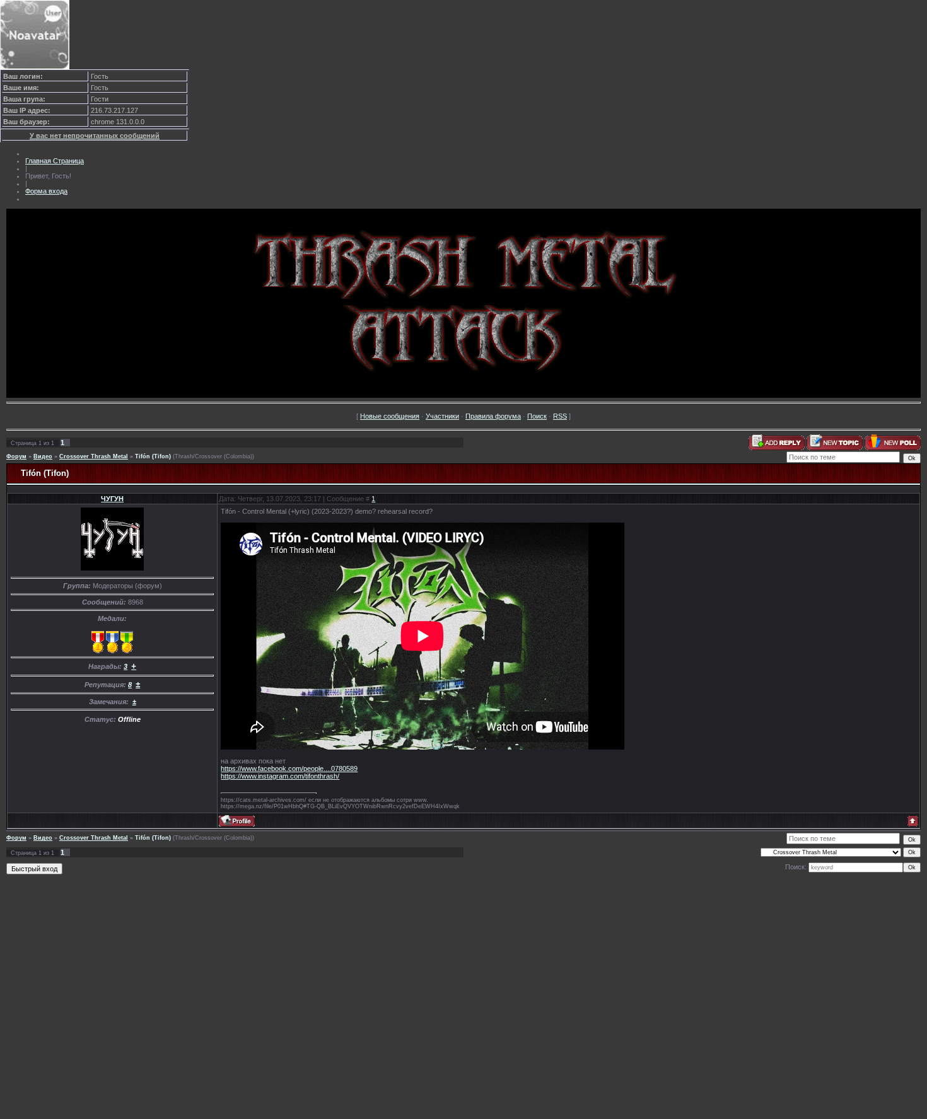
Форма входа (46, 191)
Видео (42, 456)
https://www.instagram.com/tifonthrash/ (280, 776)
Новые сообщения (389, 416)
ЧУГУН (112, 498)
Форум (16, 456)
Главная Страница (54, 161)
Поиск (537, 416)
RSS (560, 416)
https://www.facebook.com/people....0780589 (289, 768)
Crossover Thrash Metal (93, 456)
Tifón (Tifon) (153, 456)
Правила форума (493, 416)
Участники (442, 416)
